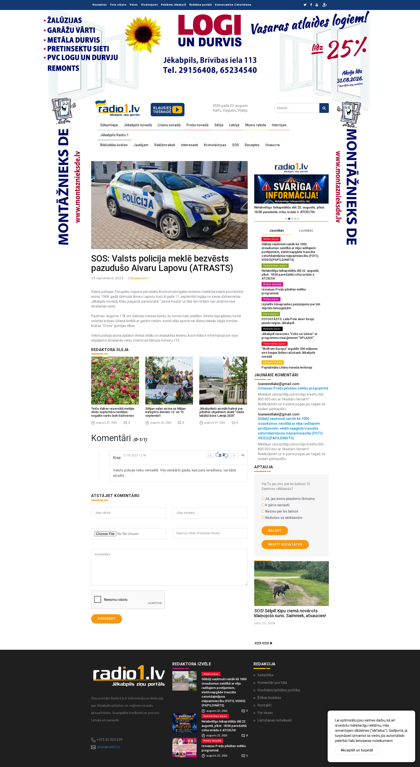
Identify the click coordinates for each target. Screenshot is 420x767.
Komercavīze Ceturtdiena (233, 4)
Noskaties (99, 4)
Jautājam (141, 145)
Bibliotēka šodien (114, 145)
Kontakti (264, 705)
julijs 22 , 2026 (264, 623)
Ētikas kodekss (269, 697)
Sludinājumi (149, 4)
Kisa (117, 457)
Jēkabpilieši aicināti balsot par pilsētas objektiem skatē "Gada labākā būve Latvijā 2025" (221, 412)
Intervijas (279, 125)
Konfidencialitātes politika (278, 690)
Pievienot (106, 618)
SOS (235, 145)
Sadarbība (265, 675)
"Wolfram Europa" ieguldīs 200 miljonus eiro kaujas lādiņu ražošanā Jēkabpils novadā (290, 352)
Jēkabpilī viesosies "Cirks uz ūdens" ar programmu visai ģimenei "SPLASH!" (289, 336)
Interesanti (189, 145)
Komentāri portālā (272, 682)
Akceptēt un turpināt (357, 750)
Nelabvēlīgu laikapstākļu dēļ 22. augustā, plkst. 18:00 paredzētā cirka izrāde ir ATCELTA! (290, 274)
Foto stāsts (118, 4)
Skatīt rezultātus (285, 544)
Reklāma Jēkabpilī (173, 4)
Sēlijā (218, 125)
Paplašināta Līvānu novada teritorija (287, 367)
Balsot (274, 530)
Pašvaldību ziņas (274, 343)
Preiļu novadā (197, 125)
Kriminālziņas (215, 145)
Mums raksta (255, 125)
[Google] (317, 5)
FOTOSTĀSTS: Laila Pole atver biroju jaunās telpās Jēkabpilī (288, 321)
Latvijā (234, 125)
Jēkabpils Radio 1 (114, 135)
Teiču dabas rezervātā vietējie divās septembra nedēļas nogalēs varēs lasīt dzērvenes (112, 412)
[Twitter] (305, 5)
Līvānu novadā (169, 125)
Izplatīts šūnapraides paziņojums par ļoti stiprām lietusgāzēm (291, 306)
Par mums (265, 712)
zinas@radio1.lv (108, 747)
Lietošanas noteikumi (274, 720)
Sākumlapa (109, 125)
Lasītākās (306, 230)
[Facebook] (311, 5)
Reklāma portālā (200, 4)
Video (134, 4)
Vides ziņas (271, 239)
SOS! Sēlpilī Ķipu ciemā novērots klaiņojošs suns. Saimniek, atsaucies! (290, 613)
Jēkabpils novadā (138, 125)
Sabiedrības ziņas (275, 265)
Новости (272, 145)
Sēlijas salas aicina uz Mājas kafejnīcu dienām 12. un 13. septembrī (165, 412)
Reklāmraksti (164, 145)
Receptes (252, 145)
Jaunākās (276, 230)
